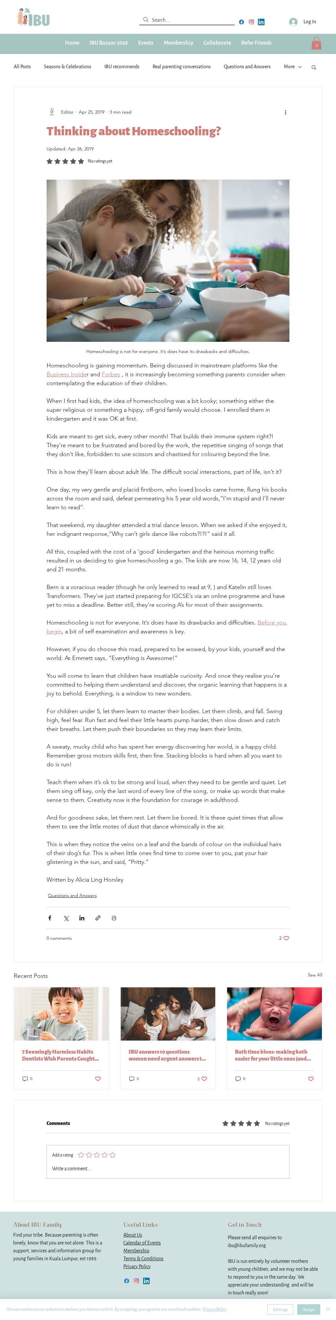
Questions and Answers (247, 67)
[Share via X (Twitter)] (66, 918)
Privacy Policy (137, 1267)
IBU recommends (121, 67)
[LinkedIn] (261, 22)
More (289, 67)
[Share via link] (98, 918)
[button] (178, 43)
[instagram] (251, 22)
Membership (136, 1251)
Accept (309, 1309)
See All (315, 975)
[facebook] (241, 22)
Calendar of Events (142, 1243)
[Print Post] (114, 918)
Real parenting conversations (182, 67)
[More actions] (285, 112)
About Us (132, 1235)
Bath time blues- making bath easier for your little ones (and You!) (271, 1055)
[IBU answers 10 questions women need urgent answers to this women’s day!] (168, 1014)
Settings (280, 1309)
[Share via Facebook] (50, 918)
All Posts (22, 67)
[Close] (328, 1309)
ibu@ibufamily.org (247, 1246)
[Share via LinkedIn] (82, 918)
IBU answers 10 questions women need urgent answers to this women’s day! (167, 1055)
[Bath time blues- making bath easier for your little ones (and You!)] (274, 1014)
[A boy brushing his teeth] (61, 1014)
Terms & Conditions (143, 1259)
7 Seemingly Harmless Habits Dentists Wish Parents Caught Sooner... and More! (58, 1055)
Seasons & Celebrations (67, 67)
